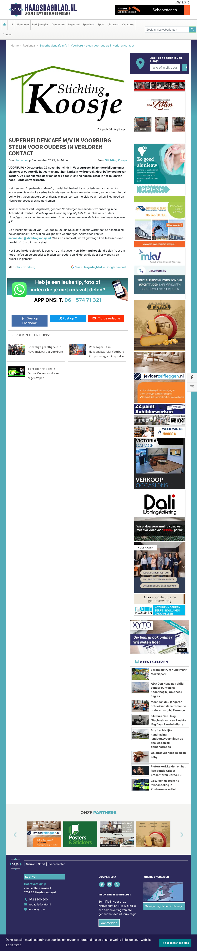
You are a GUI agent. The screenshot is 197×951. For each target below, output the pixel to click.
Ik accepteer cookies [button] (175, 942)
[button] (10, 496)
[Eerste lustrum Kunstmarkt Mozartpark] (140, 336)
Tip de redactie (109, 318)
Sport (101, 24)
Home (15, 45)
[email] (192, 387)
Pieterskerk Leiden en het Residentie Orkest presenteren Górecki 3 (168, 432)
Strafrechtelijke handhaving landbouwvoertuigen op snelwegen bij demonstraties (167, 400)
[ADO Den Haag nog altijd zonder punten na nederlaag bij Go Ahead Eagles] (140, 349)
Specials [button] (88, 24)
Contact (8, 34)
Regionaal (73, 24)
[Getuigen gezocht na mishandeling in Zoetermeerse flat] (140, 446)
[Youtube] (110, 546)
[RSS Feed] (117, 546)
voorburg (29, 267)
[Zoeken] (192, 29)
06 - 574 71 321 (83, 300)
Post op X (70, 318)
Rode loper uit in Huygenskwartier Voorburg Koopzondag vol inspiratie (106, 351)
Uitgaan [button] (112, 24)
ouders (17, 267)
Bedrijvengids (40, 24)
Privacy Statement (174, 607)
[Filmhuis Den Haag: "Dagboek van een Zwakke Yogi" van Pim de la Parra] (140, 382)
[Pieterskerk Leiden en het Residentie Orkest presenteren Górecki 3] (140, 432)
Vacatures (128, 24)
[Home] (4, 24)
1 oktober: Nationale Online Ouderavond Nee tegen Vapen (43, 373)
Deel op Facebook (30, 320)
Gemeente (58, 24)
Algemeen (22, 24)
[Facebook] (102, 546)
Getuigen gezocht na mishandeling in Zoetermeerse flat (165, 446)
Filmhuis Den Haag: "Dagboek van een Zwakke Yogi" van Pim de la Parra (168, 382)
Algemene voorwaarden (132, 607)
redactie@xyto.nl (40, 566)
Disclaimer (155, 607)
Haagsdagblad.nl (51, 7)
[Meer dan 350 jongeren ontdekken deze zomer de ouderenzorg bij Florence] (140, 368)
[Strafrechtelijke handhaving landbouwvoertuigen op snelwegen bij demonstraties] (140, 396)
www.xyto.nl (37, 571)
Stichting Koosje (116, 160)
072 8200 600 (38, 561)
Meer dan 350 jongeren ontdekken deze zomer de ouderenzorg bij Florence (168, 368)
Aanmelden (109, 585)
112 (11, 24)
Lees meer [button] (13, 945)
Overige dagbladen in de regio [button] (164, 568)
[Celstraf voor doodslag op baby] (140, 419)
